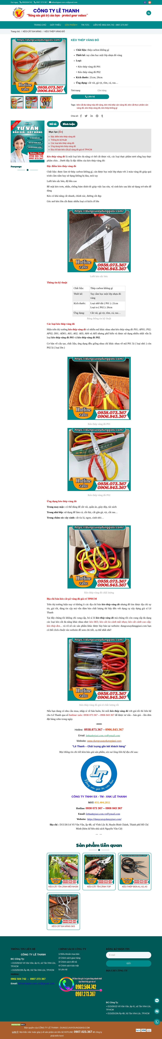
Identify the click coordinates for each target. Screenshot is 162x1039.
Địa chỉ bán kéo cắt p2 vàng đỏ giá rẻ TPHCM (71, 150)
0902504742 (27, 2)
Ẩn (60, 132)
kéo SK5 (93, 621)
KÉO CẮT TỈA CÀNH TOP (99, 887)
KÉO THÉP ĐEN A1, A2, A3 (134, 887)
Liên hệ (91, 97)
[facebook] (145, 2)
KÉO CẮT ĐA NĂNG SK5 (63, 926)
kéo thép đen (53, 625)
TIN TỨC (85, 25)
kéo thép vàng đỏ (92, 108)
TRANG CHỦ (40, 25)
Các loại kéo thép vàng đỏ (62, 143)
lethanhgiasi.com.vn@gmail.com (64, 2)
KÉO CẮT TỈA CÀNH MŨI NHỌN (63, 887)
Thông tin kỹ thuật (59, 140)
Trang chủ (15, 31)
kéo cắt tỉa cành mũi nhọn (113, 621)
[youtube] (150, 2)
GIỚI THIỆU (55, 25)
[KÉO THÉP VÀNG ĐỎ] (50, 13)
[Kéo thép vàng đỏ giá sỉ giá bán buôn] (81, 115)
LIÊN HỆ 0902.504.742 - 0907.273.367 (110, 25)
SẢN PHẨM (70, 25)
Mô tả (52, 124)
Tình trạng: (76, 90)
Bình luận (69, 124)
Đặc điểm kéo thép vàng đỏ (63, 137)
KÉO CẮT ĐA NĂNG (32, 31)
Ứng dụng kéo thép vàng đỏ (63, 146)
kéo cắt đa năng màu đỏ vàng (90, 105)
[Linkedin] (91, 115)
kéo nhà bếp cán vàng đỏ (115, 105)
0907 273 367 (41, 2)
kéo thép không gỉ (109, 108)
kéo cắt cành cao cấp (139, 621)
